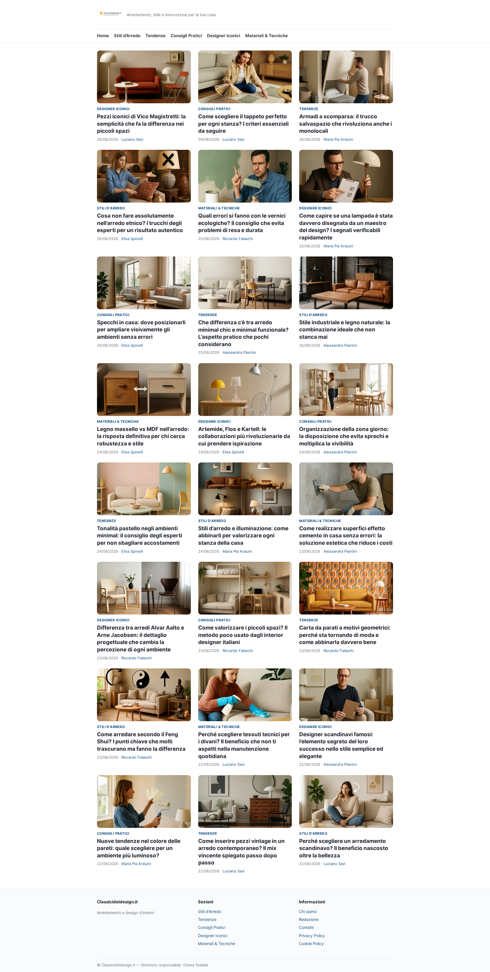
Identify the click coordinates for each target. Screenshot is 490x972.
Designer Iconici (223, 35)
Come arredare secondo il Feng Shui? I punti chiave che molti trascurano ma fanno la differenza (141, 741)
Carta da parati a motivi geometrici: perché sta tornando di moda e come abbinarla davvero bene (344, 634)
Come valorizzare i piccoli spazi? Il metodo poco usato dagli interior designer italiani (243, 634)
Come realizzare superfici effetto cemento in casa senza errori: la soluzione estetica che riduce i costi (345, 535)
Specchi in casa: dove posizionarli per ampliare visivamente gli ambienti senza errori (141, 329)
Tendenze (155, 35)
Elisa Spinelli (132, 238)
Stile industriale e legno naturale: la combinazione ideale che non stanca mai (344, 329)
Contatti (306, 927)
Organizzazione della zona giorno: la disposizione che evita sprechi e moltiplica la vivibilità (344, 436)
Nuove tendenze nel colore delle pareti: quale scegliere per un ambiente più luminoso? (138, 848)
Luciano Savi (132, 139)
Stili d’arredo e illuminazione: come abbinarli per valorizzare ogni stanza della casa (243, 535)
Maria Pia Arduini (338, 139)
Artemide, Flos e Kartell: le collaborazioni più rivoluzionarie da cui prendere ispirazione (244, 436)
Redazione (308, 919)
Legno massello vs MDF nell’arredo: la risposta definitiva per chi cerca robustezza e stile (143, 436)
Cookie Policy (311, 943)
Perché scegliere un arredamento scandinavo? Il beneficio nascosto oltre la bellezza (343, 848)
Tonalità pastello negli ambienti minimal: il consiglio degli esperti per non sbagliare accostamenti (139, 535)
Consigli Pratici (186, 35)
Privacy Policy (312, 935)
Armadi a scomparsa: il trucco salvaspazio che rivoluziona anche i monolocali (345, 123)
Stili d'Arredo (127, 35)
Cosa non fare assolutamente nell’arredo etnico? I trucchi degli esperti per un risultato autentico (140, 223)
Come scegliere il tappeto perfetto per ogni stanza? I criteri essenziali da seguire (243, 123)
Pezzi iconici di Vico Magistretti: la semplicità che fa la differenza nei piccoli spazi (141, 123)
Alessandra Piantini (239, 352)
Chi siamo (308, 911)
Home (103, 35)
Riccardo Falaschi (238, 238)
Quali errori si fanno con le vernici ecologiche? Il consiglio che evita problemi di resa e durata (242, 223)
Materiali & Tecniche (266, 35)
